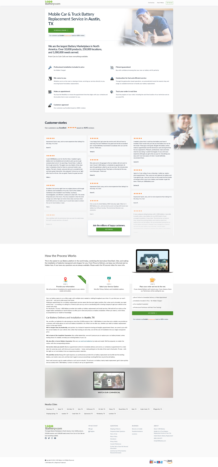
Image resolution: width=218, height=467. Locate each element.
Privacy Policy (113, 441)
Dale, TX (134, 409)
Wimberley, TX (101, 413)
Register (92, 431)
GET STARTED (109, 229)
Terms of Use (113, 434)
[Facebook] (46, 438)
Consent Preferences (115, 444)
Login (91, 429)
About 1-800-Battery (159, 429)
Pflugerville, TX (157, 409)
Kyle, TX (80, 409)
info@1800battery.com (160, 441)
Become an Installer (137, 429)
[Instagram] (52, 438)
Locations (134, 434)
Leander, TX (65, 413)
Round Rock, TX (123, 409)
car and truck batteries (85, 341)
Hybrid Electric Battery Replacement (163, 436)
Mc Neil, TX (102, 409)
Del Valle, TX (70, 409)
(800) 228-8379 (158, 438)
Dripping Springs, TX (52, 413)
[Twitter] (49, 438)
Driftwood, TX (91, 409)
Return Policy (113, 436)
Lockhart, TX (112, 413)
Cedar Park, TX (76, 413)
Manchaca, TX (50, 409)
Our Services (151, 2)
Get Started (169, 2)
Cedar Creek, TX (144, 409)
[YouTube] (55, 438)
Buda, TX (60, 409)
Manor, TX (112, 409)
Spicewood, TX (88, 413)
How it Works (160, 2)
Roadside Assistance (137, 431)
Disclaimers (113, 439)
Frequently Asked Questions (117, 431)
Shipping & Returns (115, 429)
